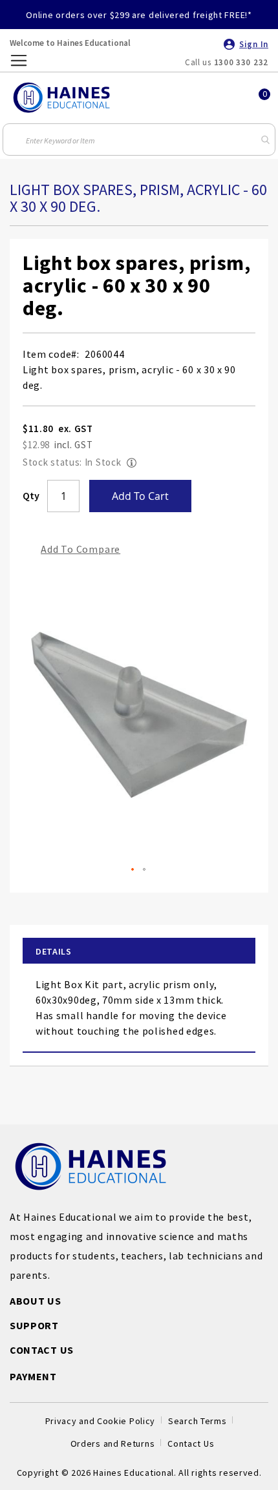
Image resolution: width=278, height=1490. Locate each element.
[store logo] (61, 97)
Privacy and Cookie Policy (100, 1421)
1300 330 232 (241, 62)
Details (54, 951)
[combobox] (139, 139)
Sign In (253, 44)
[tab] (139, 951)
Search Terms (197, 1421)
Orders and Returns (112, 1443)
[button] (133, 870)
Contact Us (190, 1443)
